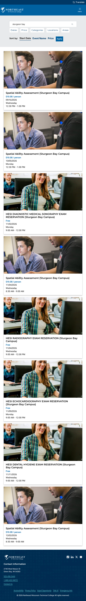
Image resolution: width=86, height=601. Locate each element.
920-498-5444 (9, 576)
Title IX (55, 590)
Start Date (25, 38)
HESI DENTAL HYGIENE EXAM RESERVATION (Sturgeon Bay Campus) (40, 466)
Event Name (39, 38)
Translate (80, 2)
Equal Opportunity (44, 590)
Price (51, 38)
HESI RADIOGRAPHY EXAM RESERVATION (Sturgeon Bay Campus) (41, 340)
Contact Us (8, 584)
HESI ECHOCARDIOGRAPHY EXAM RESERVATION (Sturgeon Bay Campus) (37, 403)
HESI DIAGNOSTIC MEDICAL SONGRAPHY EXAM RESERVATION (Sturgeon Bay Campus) (36, 215)
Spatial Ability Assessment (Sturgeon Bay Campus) (38, 92)
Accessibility (19, 590)
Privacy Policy (30, 590)
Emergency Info (66, 590)
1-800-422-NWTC (11, 580)
